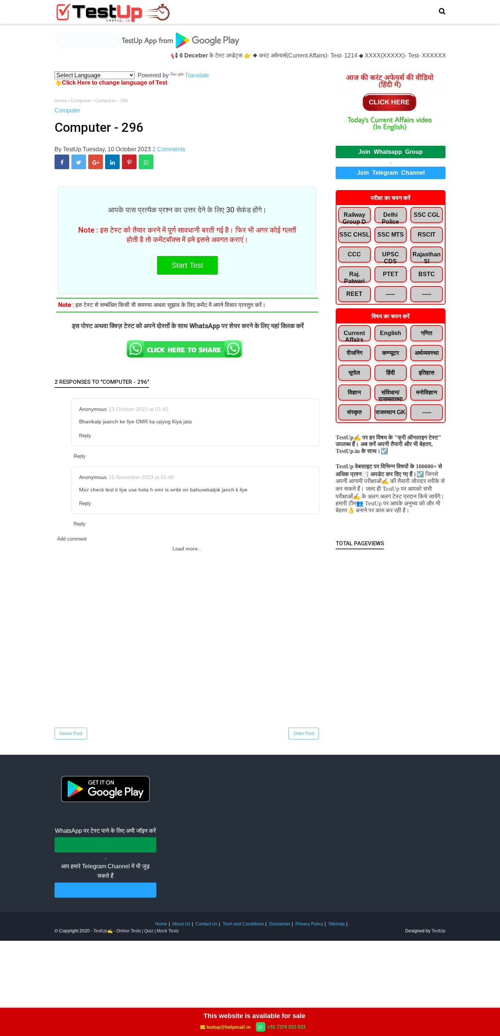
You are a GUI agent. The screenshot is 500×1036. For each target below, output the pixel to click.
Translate (197, 75)
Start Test (187, 265)
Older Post (303, 733)
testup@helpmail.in (228, 1027)
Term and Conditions (243, 924)
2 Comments (168, 149)
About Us (181, 924)
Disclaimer (279, 924)
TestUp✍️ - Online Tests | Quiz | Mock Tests (136, 930)
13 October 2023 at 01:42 (138, 409)
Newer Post (70, 733)
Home (161, 924)
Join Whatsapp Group (390, 152)
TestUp (438, 930)
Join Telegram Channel (391, 173)
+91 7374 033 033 (286, 1027)
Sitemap (336, 924)
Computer (67, 110)
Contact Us (206, 924)
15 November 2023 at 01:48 (141, 477)
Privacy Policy (309, 924)
